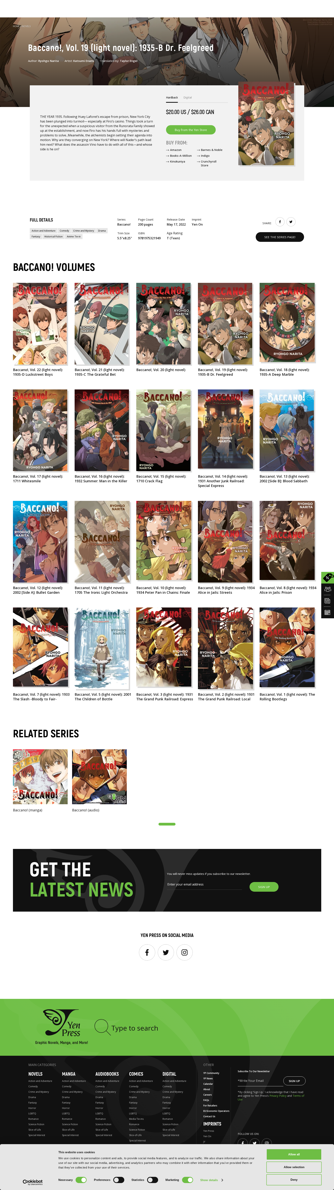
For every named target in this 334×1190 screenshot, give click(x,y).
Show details (209, 1180)
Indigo (205, 155)
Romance (33, 1119)
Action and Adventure (43, 230)
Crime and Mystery (83, 230)
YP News (208, 1078)
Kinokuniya (177, 161)
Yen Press (208, 1131)
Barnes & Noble (211, 150)
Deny (294, 1179)
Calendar (208, 1084)
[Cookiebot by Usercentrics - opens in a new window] (33, 1182)
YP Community (211, 1073)
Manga (68, 1074)
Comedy (64, 230)
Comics (136, 1074)
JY (204, 1141)
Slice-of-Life (34, 1129)
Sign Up (294, 1081)
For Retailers (210, 1105)
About (206, 1089)
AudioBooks (107, 1074)
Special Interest (36, 1135)
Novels (26, 26)
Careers (207, 1094)
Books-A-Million (181, 155)
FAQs (206, 1100)
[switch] (118, 1180)
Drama (102, 230)
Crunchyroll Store (208, 163)
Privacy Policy (278, 1096)
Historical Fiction (53, 236)
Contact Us (209, 1116)
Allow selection (294, 1167)
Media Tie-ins (136, 1119)
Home (16, 26)
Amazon (175, 150)
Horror (32, 1108)
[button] (167, 824)
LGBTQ (32, 1113)
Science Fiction (36, 1124)
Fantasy (36, 236)
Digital (169, 1074)
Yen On (207, 1136)
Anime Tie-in (74, 236)
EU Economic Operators (216, 1111)
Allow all (294, 1154)
